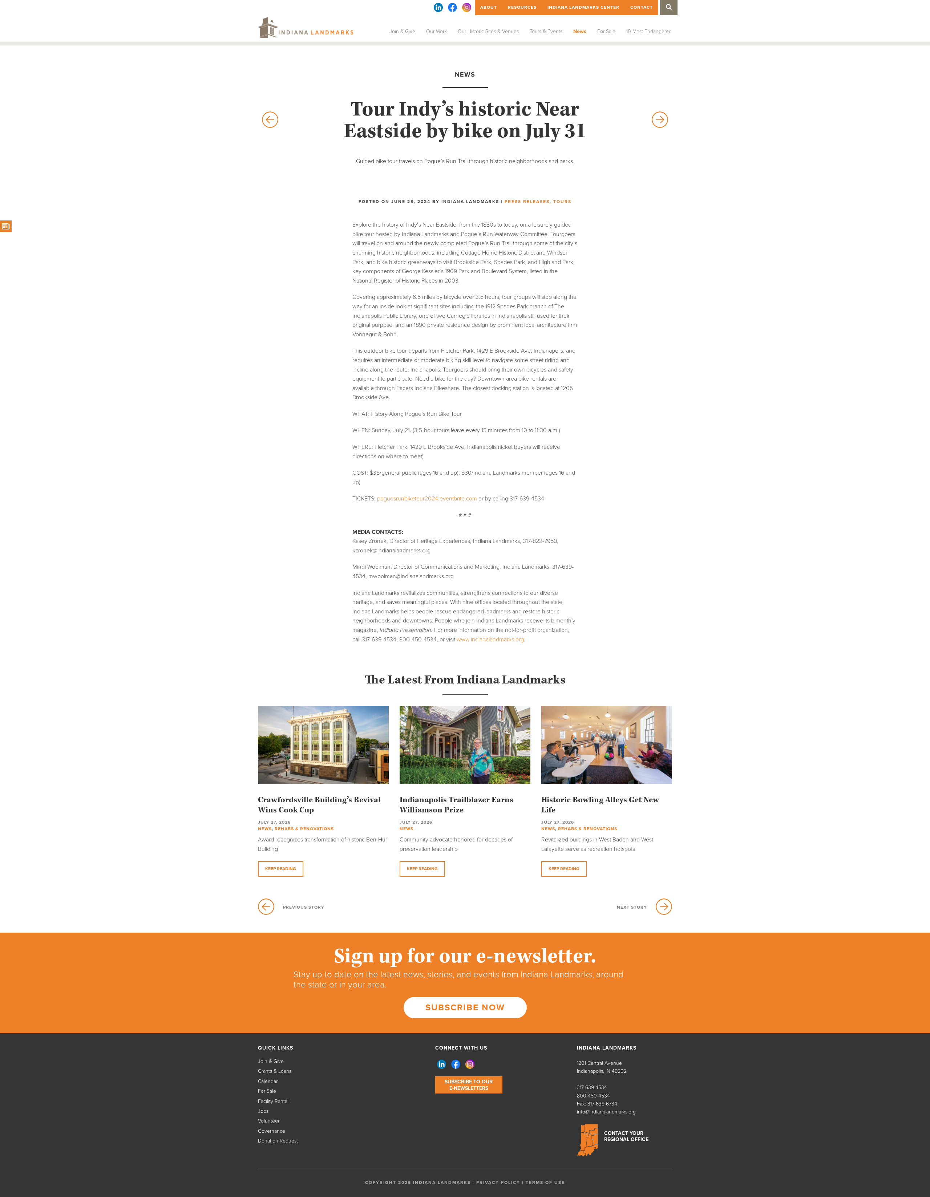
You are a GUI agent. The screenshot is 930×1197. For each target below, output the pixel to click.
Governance (271, 1131)
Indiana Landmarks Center (583, 7)
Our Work (436, 31)
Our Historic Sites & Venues (488, 31)
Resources (522, 7)
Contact (641, 7)
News (579, 31)
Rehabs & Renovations (304, 828)
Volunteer (268, 1121)
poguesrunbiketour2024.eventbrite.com (427, 498)
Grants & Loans (274, 1071)
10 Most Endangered (649, 31)
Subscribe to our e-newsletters (469, 1085)
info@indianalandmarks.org (606, 1112)
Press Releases (527, 201)
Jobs (263, 1111)
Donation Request (278, 1141)
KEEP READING (280, 868)
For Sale (606, 31)
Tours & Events (546, 31)
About (488, 7)
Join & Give (402, 31)
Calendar (268, 1081)
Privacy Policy (498, 1182)
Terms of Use (545, 1182)
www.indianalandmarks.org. (491, 639)
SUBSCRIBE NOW (465, 1007)
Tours (562, 201)
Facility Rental (273, 1101)
